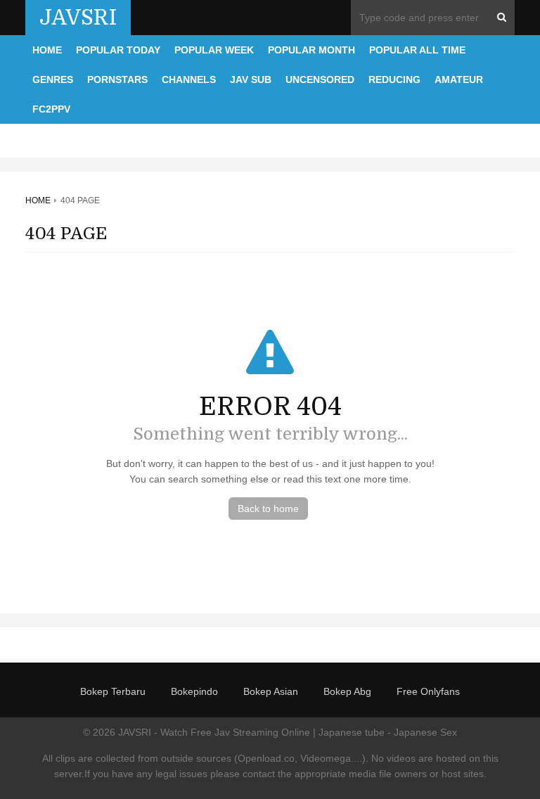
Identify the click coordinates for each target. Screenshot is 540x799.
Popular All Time (417, 50)
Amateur (459, 79)
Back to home (268, 508)
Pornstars (117, 79)
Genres (52, 79)
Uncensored (319, 79)
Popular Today (118, 50)
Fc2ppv (51, 109)
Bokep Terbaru (113, 691)
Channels (189, 79)
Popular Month (311, 50)
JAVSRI (78, 17)
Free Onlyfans (428, 691)
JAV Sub (250, 79)
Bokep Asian (270, 691)
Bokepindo (194, 691)
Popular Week (214, 50)
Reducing (394, 79)
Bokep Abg (347, 691)
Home (47, 50)
